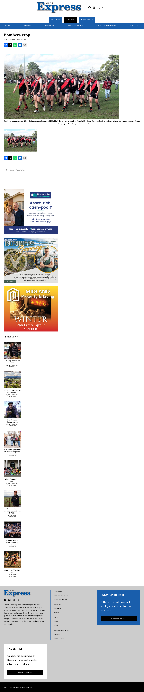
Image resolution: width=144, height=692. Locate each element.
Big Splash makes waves (12, 480)
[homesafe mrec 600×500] (31, 211)
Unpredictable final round (12, 571)
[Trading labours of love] (12, 350)
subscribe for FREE (119, 618)
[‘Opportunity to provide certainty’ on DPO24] (12, 498)
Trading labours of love (12, 362)
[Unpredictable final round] (12, 560)
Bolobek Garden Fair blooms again (12, 391)
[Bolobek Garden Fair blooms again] (12, 380)
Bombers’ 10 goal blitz (15, 170)
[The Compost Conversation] (12, 410)
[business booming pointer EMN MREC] (31, 260)
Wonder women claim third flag (12, 542)
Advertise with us (25, 672)
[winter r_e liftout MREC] (31, 308)
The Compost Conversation (12, 421)
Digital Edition (87, 20)
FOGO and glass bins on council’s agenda (12, 451)
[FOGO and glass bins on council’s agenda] (12, 439)
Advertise (70, 20)
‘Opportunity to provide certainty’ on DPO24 (12, 511)
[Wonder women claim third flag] (12, 530)
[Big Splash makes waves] (12, 469)
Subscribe (55, 20)
